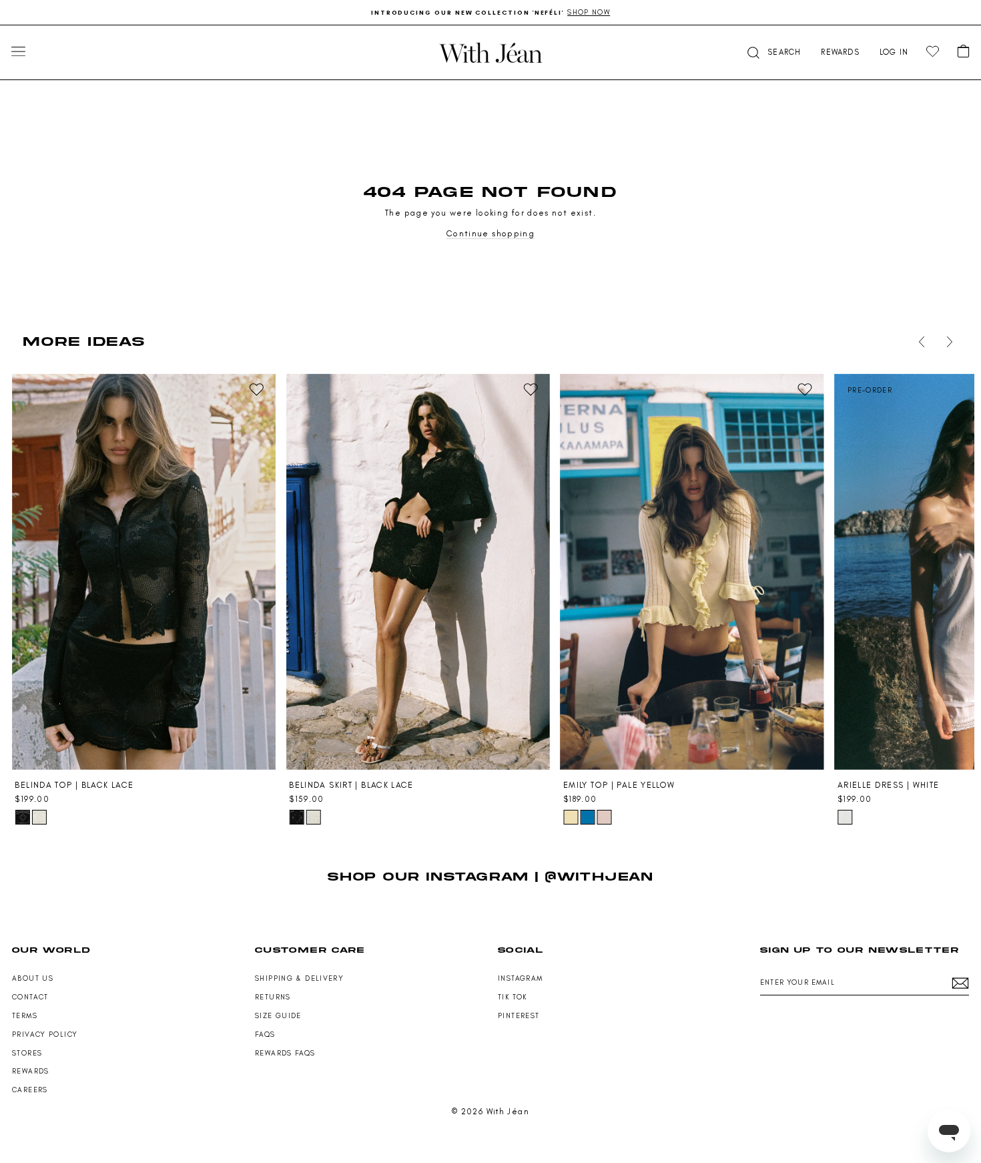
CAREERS (30, 1090)
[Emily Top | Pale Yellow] (692, 572)
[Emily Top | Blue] (587, 817)
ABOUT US (32, 978)
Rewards (30, 1071)
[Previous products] (919, 342)
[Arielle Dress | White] (845, 817)
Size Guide (278, 1015)
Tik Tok (512, 997)
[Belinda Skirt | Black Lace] (418, 572)
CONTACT (30, 997)
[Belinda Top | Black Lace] (143, 572)
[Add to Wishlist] (256, 390)
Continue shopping (490, 233)
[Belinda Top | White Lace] (39, 817)
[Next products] (947, 342)
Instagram (520, 978)
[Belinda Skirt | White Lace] (313, 817)
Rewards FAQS (285, 1053)
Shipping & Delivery (299, 978)
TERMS (24, 1015)
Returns (273, 997)
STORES (27, 1053)
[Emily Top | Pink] (604, 817)
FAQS (265, 1034)
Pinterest (518, 1015)
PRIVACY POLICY (44, 1034)
